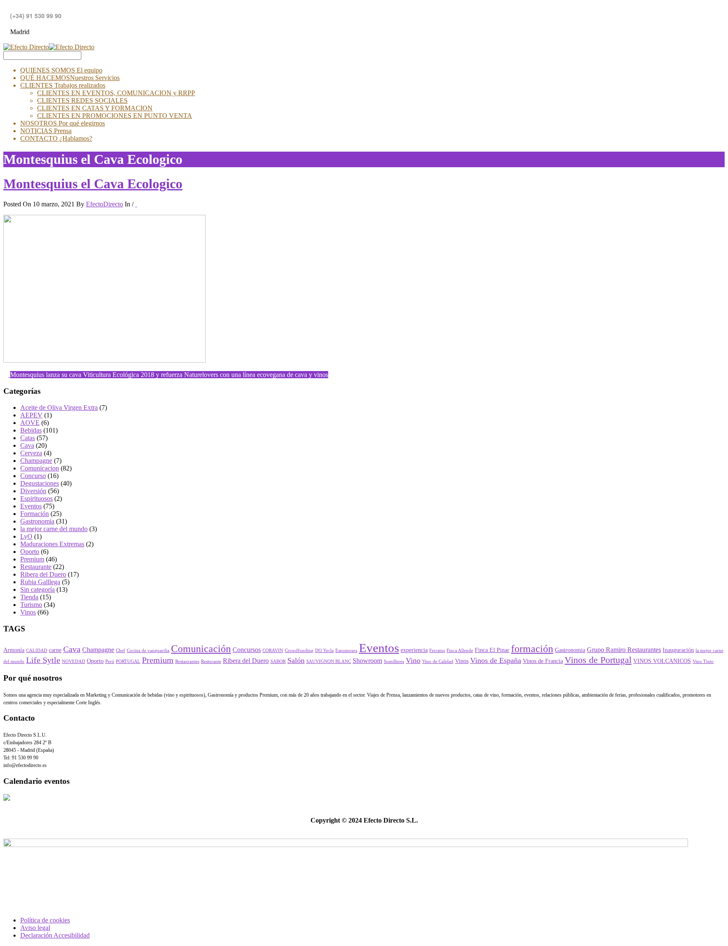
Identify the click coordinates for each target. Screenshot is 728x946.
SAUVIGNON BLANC (328, 661)
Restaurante (35, 566)
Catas (27, 437)
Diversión (33, 490)
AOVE (30, 422)
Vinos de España (495, 660)
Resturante (211, 661)
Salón (296, 660)
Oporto (29, 551)
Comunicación (201, 648)
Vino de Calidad (437, 661)
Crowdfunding (299, 650)
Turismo (31, 604)
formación (532, 648)
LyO (26, 536)
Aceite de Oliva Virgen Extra (59, 407)
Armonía (13, 650)
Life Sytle (43, 660)
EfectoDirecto (104, 204)
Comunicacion (39, 468)
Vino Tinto (703, 661)
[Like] (136, 204)
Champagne (36, 460)
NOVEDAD (73, 661)
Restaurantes (187, 661)
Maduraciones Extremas (52, 544)
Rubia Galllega (40, 581)
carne (55, 650)
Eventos (31, 506)
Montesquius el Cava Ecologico (92, 183)
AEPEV (31, 415)
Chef (120, 650)
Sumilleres (394, 661)
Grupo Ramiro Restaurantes (624, 650)
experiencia (414, 650)
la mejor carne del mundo (54, 528)
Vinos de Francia (543, 661)
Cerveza (31, 453)
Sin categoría (37, 589)
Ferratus (437, 650)
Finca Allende (460, 650)
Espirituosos (36, 498)
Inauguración (678, 650)
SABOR (278, 661)
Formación (34, 513)
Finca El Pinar (492, 650)
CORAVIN (272, 650)
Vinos (28, 612)
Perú (109, 661)
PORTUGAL (128, 661)
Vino (413, 660)
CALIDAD (36, 650)
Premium (32, 559)
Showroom (367, 661)
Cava (27, 445)
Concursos (247, 650)
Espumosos (346, 650)
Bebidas (31, 430)
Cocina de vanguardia (148, 650)
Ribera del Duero (43, 574)
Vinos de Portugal (598, 660)
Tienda (29, 597)
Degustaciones (39, 483)
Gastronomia (37, 521)
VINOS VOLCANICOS (662, 661)
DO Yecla (324, 650)
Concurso (33, 475)
